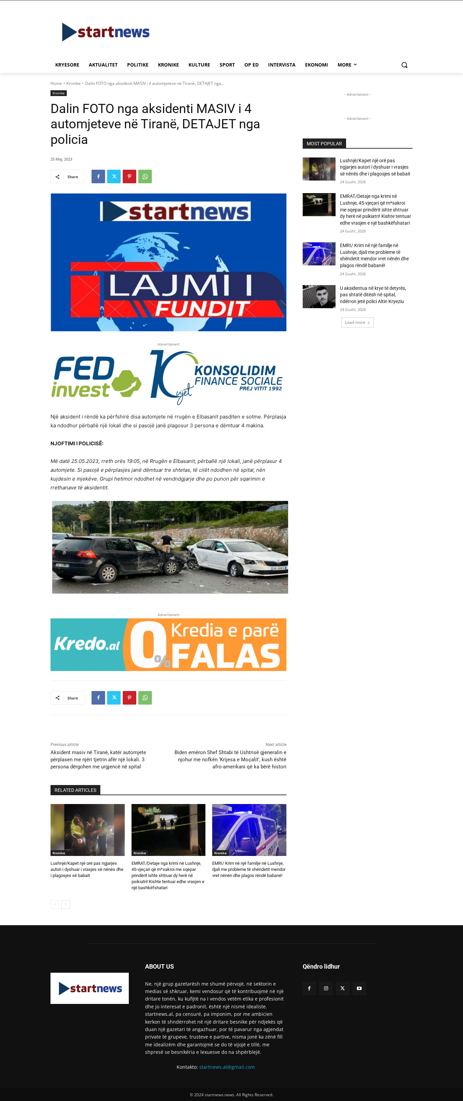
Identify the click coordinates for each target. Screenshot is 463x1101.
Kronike (73, 83)
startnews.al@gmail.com (227, 1067)
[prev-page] (55, 904)
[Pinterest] (129, 176)
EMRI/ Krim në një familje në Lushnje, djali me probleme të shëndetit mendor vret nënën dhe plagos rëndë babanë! (248, 869)
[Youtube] (359, 988)
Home (56, 83)
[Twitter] (114, 176)
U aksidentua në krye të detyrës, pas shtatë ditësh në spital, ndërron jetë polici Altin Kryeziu (373, 294)
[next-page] (65, 904)
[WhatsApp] (145, 176)
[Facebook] (98, 176)
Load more (355, 322)
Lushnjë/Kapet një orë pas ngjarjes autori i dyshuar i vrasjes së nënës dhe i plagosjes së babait (87, 869)
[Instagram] (326, 988)
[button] (404, 65)
